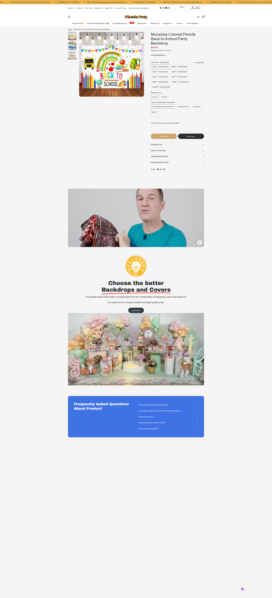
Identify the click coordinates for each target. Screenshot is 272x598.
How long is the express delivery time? (153, 405)
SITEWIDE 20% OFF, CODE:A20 (50, 2)
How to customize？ (146, 417)
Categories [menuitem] (167, 23)
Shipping (153, 50)
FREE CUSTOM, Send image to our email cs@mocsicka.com (88, 2)
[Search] (69, 17)
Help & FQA (108, 8)
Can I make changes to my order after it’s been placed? (160, 411)
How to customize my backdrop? (138, 8)
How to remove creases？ (148, 428)
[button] (242, 589)
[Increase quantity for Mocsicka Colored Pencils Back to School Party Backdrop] (159, 116)
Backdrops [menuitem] (141, 23)
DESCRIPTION (156, 144)
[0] (202, 17)
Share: (153, 169)
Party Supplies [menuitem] (192, 23)
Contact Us (79, 8)
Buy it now (191, 136)
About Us (71, 8)
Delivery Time (98, 8)
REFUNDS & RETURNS (160, 162)
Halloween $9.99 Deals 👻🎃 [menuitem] (98, 23)
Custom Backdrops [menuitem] (119, 23)
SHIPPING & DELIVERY (159, 156)
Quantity (154, 112)
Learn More (136, 310)
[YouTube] (166, 8)
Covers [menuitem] (179, 23)
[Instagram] (163, 8)
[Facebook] (160, 8)
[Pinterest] (169, 8)
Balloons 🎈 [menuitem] (155, 23)
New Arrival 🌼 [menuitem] (78, 23)
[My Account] (198, 17)
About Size (88, 8)
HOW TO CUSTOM (158, 150)
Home (70, 29)
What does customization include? (152, 422)
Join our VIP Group (120, 8)
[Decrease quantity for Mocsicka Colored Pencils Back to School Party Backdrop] (152, 116)
